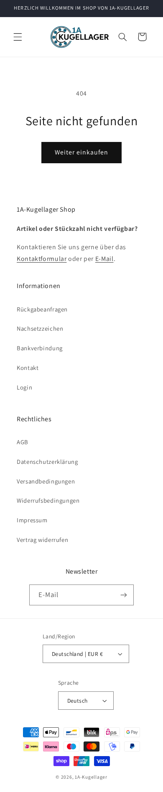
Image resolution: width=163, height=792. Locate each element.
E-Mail (104, 258)
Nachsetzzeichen (40, 328)
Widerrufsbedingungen (48, 500)
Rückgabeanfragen (42, 309)
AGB (22, 442)
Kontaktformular (41, 258)
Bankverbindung (40, 348)
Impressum (32, 520)
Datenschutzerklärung (47, 462)
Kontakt (27, 368)
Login (24, 387)
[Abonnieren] (123, 595)
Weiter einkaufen (82, 152)
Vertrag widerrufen (42, 540)
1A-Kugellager (91, 777)
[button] (17, 36)
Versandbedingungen (46, 481)
